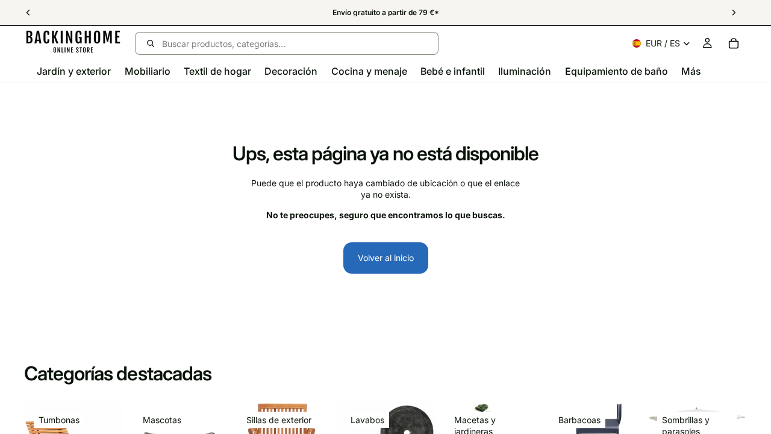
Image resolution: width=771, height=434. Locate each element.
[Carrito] (733, 43)
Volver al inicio (386, 258)
